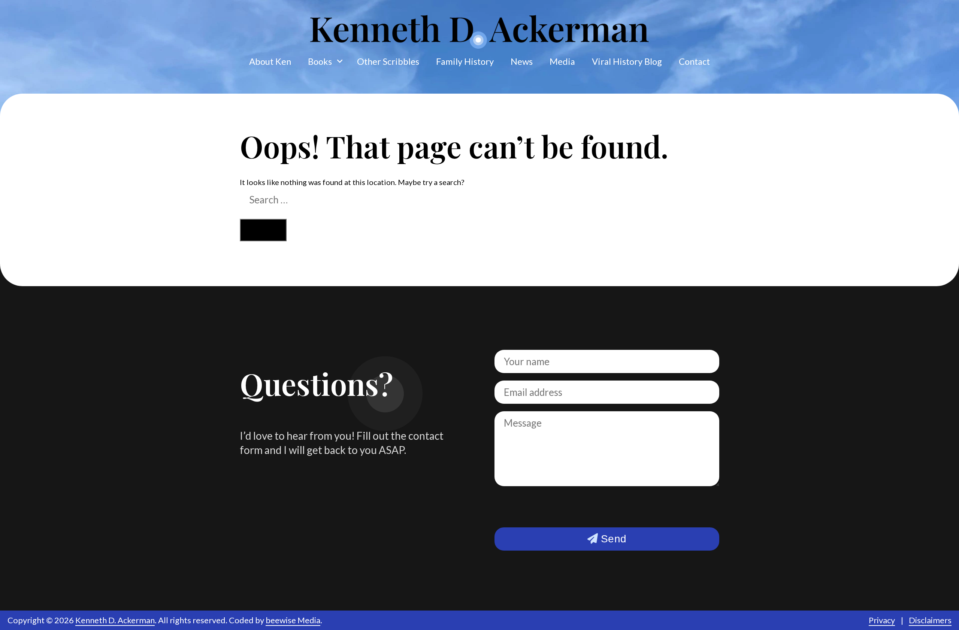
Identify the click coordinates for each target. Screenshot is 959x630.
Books (320, 61)
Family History (465, 61)
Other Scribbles (388, 61)
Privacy (882, 620)
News (522, 61)
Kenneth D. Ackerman (115, 620)
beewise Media (293, 620)
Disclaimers (930, 620)
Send (612, 539)
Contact (694, 61)
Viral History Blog (627, 61)
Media (562, 61)
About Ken (270, 61)
